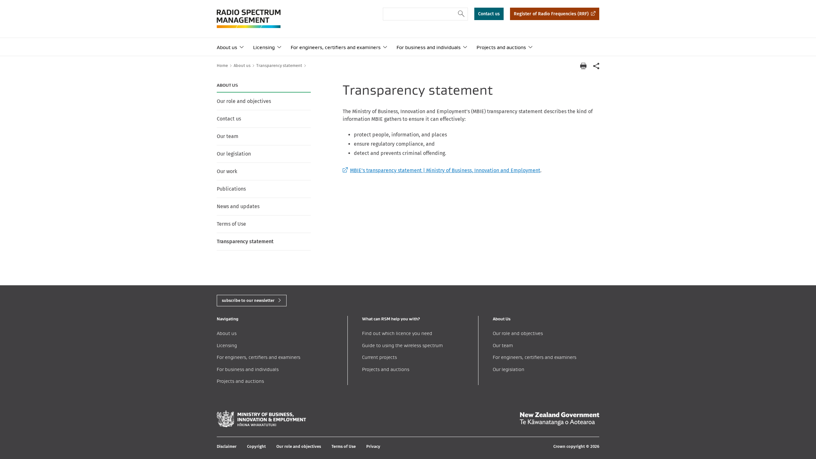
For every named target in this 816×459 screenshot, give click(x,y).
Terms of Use (231, 224)
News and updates (238, 206)
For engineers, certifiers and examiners (336, 47)
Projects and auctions (501, 47)
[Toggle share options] (596, 65)
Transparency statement (245, 241)
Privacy (373, 446)
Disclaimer (227, 446)
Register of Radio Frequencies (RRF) (551, 14)
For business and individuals (429, 47)
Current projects (379, 357)
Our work (227, 171)
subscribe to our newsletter (248, 300)
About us (227, 47)
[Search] (461, 14)
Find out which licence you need (397, 333)
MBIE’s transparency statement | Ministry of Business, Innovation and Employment (441, 170)
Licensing (264, 47)
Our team (227, 136)
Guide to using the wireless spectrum (402, 345)
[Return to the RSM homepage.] (248, 19)
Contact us (489, 14)
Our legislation (234, 154)
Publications (231, 189)
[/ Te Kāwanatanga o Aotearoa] (559, 419)
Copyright (256, 446)
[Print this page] (583, 66)
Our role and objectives (244, 101)
